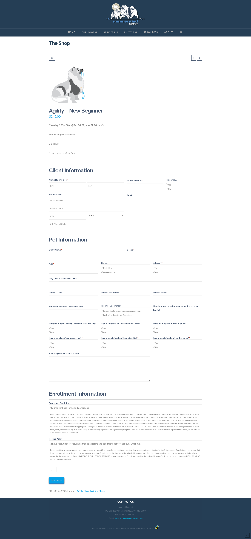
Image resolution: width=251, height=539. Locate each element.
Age (51, 263)
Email (130, 195)
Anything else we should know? (64, 353)
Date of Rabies (160, 292)
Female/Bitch (109, 272)
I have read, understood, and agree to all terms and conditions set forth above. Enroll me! (96, 443)
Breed (130, 249)
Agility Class (83, 491)
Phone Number (135, 180)
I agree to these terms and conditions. (70, 407)
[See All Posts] (52, 58)
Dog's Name (55, 249)
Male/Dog (107, 268)
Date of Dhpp (55, 292)
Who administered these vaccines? (66, 306)
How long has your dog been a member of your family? (175, 308)
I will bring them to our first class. (117, 315)
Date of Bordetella (110, 292)
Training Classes (98, 491)
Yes (169, 185)
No (169, 189)
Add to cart (57, 480)
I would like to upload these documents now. (122, 311)
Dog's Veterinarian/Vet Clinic (63, 278)
